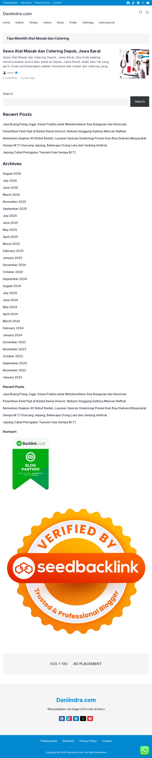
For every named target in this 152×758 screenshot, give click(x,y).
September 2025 (15, 209)
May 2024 (10, 307)
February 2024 (13, 328)
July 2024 (10, 293)
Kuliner (20, 22)
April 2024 (10, 314)
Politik (73, 22)
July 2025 (10, 216)
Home (6, 22)
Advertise (26, 2)
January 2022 (12, 377)
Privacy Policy (42, 2)
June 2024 (10, 300)
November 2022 (14, 370)
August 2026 (12, 173)
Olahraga (87, 22)
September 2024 (15, 279)
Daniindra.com (17, 13)
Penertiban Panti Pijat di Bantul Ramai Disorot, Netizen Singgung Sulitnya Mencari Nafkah (64, 131)
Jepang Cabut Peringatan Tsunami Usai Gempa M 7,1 (39, 152)
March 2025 (11, 244)
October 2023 (13, 356)
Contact (57, 2)
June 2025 (10, 223)
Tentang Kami (10, 2)
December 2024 (14, 265)
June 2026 (10, 187)
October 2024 (13, 272)
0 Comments (10, 77)
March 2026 (11, 194)
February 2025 (13, 251)
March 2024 (11, 321)
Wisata (33, 22)
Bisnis (60, 22)
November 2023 (14, 349)
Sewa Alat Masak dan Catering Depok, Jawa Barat (52, 51)
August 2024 (12, 286)
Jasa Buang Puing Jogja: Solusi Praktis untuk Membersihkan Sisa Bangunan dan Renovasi (64, 124)
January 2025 (12, 258)
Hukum (47, 22)
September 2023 (15, 363)
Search (8, 94)
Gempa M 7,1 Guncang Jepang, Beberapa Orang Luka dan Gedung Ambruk (55, 145)
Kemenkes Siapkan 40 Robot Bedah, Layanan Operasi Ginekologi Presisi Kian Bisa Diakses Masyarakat (74, 138)
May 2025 (10, 230)
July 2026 (10, 180)
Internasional (106, 22)
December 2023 (14, 342)
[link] (128, 2)
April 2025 (10, 237)
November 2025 (14, 202)
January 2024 (12, 335)
